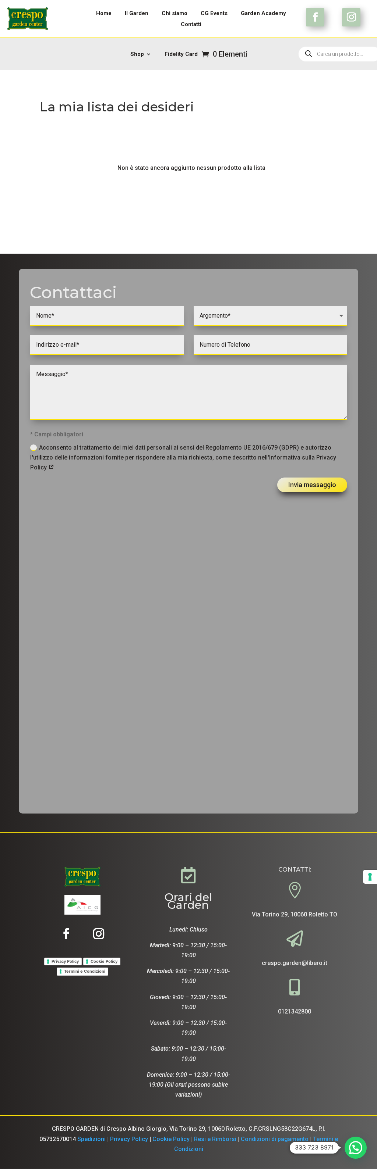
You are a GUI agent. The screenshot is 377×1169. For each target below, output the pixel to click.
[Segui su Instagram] (351, 17)
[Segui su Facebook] (315, 17)
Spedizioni (91, 1139)
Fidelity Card (181, 54)
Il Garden (136, 14)
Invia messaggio (312, 485)
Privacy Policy (65, 961)
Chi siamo (174, 14)
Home (104, 14)
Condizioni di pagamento (275, 1139)
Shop (137, 54)
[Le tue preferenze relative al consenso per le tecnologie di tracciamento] (370, 877)
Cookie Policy (104, 961)
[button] (356, 1148)
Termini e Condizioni (84, 971)
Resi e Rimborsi (215, 1139)
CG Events (214, 14)
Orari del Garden (188, 901)
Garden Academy (263, 14)
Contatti (191, 25)
